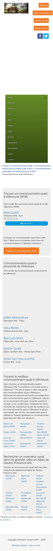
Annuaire (11, 103)
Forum (10, 154)
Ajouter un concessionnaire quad (21, 251)
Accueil (10, 97)
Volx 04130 (41, 498)
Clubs (10, 131)
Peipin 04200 (9, 432)
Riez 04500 (42, 432)
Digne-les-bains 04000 (25, 479)
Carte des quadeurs (43, 13)
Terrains (11, 137)
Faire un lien (34, 545)
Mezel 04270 (26, 438)
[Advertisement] (26, 66)
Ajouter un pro (41, 28)
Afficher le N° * (26, 223)
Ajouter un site (41, 20)
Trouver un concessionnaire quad (17, 166)
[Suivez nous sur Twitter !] (46, 36)
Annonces (11, 109)
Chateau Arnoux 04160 (41, 426)
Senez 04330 (43, 435)
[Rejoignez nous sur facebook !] (40, 36)
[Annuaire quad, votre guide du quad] (16, 6)
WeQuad (44, 5)
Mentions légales (19, 545)
